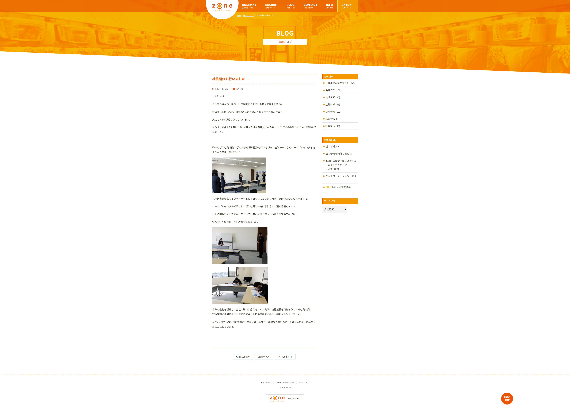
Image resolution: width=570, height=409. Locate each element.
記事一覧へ (264, 356)
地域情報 (330, 97)
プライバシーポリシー (285, 382)
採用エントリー (347, 7)
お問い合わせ (308, 7)
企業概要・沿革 (247, 7)
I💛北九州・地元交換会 (338, 187)
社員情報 (330, 126)
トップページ (266, 382)
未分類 (239, 89)
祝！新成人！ (333, 146)
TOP (239, 15)
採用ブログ (291, 7)
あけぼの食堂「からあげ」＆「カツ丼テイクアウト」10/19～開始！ (341, 164)
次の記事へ (284, 356)
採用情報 (330, 111)
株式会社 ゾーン (294, 398)
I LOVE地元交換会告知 (337, 83)
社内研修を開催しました (339, 153)
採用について (270, 7)
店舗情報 (330, 104)
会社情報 (330, 90)
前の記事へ (244, 356)
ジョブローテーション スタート (341, 178)
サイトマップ (304, 382)
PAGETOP (507, 400)
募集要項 (329, 7)
